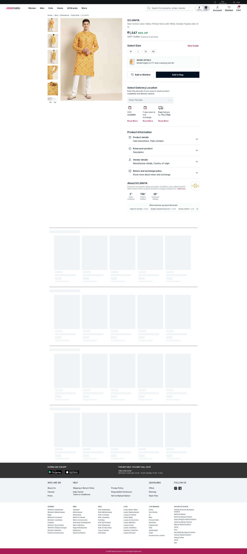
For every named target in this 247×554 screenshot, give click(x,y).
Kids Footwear (103, 515)
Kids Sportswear (104, 522)
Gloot (176, 540)
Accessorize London (157, 535)
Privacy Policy (117, 488)
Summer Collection (130, 530)
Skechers (152, 522)
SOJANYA (133, 20)
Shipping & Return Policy (83, 488)
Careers (51, 492)
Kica (175, 530)
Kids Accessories (105, 528)
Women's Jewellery (55, 520)
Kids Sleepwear (104, 525)
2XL (153, 51)
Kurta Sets (75, 15)
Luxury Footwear (129, 515)
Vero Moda (153, 512)
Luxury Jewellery (129, 528)
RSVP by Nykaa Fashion (183, 517)
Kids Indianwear (104, 510)
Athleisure (77, 530)
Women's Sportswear (56, 525)
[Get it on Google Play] (55, 472)
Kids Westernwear (105, 512)
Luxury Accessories (131, 520)
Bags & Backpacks (80, 528)
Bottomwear (77, 512)
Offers (151, 488)
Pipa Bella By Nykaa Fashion (184, 532)
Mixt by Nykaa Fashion (182, 525)
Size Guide (193, 45)
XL (146, 51)
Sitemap (152, 492)
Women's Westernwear (56, 512)
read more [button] (181, 189)
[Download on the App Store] (72, 472)
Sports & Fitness (79, 533)
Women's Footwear (55, 517)
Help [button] (238, 2)
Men (56, 15)
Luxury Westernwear (131, 512)
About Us (52, 488)
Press (50, 496)
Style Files (153, 496)
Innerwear (102, 533)
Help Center (78, 492)
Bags (49, 515)
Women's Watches (54, 530)
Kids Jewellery (103, 517)
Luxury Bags (128, 517)
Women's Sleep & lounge (57, 528)
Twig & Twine (179, 537)
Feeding (101, 520)
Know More (132, 121)
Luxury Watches (129, 522)
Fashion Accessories (56, 533)
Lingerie (51, 522)
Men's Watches (78, 525)
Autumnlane (153, 530)
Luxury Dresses (129, 533)
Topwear (76, 510)
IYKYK (176, 527)
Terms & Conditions (81, 494)
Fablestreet (153, 525)
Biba (150, 517)
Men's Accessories (80, 520)
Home (50, 15)
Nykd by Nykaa (180, 514)
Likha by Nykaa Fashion (183, 522)
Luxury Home (128, 525)
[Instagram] (176, 488)
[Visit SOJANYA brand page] (195, 186)
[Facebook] (180, 488)
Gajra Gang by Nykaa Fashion (185, 519)
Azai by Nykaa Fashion (182, 535)
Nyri (175, 543)
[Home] (13, 8)
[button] (202, 8)
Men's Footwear (79, 517)
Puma (151, 510)
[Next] (55, 102)
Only (150, 528)
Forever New (154, 520)
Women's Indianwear (55, 510)
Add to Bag (177, 74)
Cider (151, 533)
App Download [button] (223, 2)
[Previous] (50, 102)
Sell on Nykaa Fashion (120, 496)
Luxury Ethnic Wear (130, 510)
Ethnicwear (64, 15)
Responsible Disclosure (121, 492)
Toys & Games (103, 530)
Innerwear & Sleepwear (82, 522)
